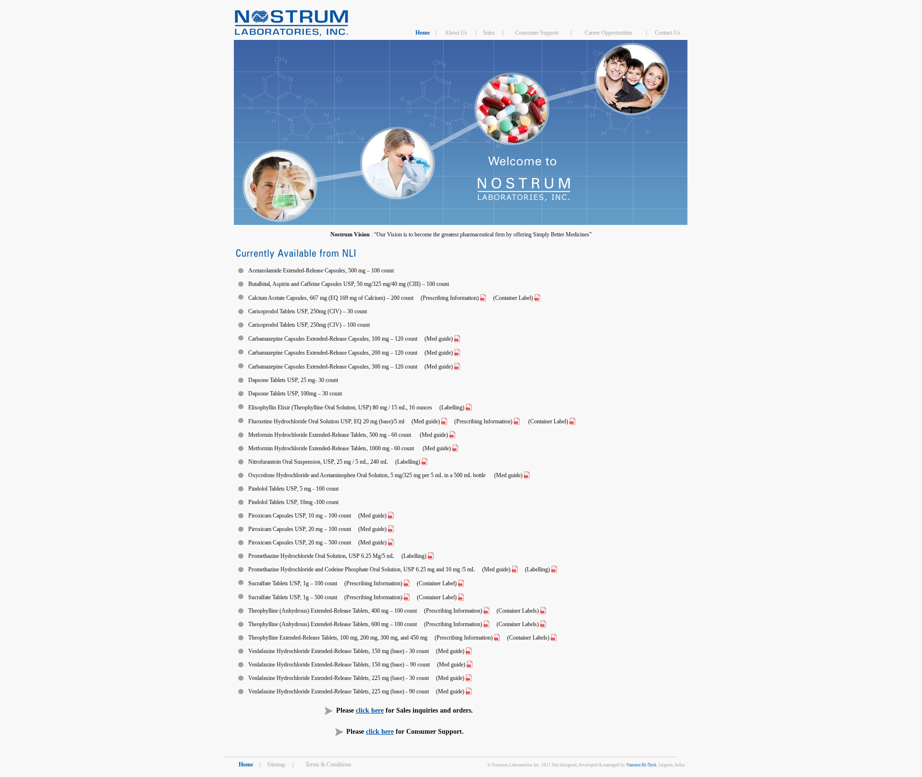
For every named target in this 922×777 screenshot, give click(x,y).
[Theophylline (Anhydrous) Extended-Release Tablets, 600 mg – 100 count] (486, 624)
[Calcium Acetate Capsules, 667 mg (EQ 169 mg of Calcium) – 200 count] (483, 298)
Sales (489, 32)
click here (370, 710)
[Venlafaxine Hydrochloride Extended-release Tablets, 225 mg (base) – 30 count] (469, 678)
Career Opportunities (608, 32)
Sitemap (276, 764)
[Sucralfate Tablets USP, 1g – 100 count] (407, 583)
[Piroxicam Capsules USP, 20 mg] (391, 529)
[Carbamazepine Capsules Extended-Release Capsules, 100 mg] (457, 338)
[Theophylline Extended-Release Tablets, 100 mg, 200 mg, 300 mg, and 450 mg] (497, 637)
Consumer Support (536, 32)
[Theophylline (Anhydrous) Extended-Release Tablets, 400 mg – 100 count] (486, 610)
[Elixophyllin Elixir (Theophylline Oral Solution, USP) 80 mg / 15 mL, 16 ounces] (469, 407)
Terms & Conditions (328, 764)
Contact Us (667, 32)
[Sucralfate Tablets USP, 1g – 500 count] (407, 597)
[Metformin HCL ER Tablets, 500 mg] (452, 435)
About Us (456, 32)
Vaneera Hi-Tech (641, 765)
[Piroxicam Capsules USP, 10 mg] (391, 515)
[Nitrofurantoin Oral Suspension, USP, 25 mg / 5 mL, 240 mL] (424, 461)
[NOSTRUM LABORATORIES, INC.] (291, 34)
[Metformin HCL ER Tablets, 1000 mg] (455, 448)
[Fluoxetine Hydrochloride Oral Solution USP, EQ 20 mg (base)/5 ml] (537, 298)
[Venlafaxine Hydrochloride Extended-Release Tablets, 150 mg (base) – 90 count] (469, 651)
